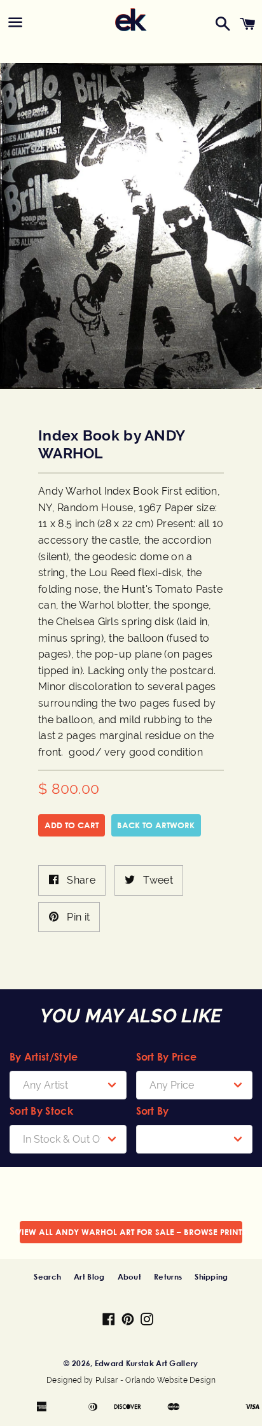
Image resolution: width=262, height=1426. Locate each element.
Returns (168, 1276)
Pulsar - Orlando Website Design (155, 1380)
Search (47, 1276)
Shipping (211, 1276)
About (130, 1276)
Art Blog (89, 1276)
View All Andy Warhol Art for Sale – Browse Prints (131, 1232)
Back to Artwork (156, 825)
